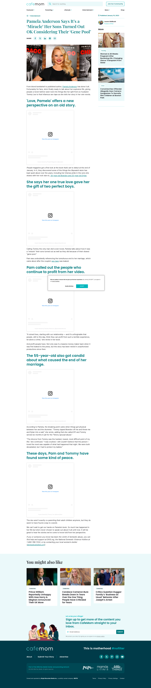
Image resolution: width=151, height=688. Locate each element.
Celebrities (32, 588)
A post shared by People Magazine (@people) (50, 162)
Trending (103, 50)
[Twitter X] (107, 657)
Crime (102, 85)
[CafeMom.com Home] (35, 4)
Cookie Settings (69, 286)
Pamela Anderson (69, 87)
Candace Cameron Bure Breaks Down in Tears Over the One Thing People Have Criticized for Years (75, 597)
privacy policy (100, 636)
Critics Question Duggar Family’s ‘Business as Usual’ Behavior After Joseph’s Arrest (108, 596)
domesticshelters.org (35, 545)
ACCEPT (82, 286)
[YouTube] (122, 657)
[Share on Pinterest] (50, 38)
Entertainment (35, 16)
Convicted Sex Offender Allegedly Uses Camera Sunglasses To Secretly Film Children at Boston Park (111, 93)
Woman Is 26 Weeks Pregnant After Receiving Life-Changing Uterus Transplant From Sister (111, 58)
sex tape (55, 261)
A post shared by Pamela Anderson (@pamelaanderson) (50, 243)
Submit (120, 632)
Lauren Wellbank (110, 22)
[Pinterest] (112, 657)
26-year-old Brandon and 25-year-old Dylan (69, 176)
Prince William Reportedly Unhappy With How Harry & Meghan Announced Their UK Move (40, 597)
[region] (76, 283)
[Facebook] (101, 657)
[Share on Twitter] (40, 38)
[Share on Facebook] (35, 38)
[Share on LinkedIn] (45, 38)
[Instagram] (117, 657)
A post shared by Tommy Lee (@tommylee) (50, 514)
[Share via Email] (55, 38)
